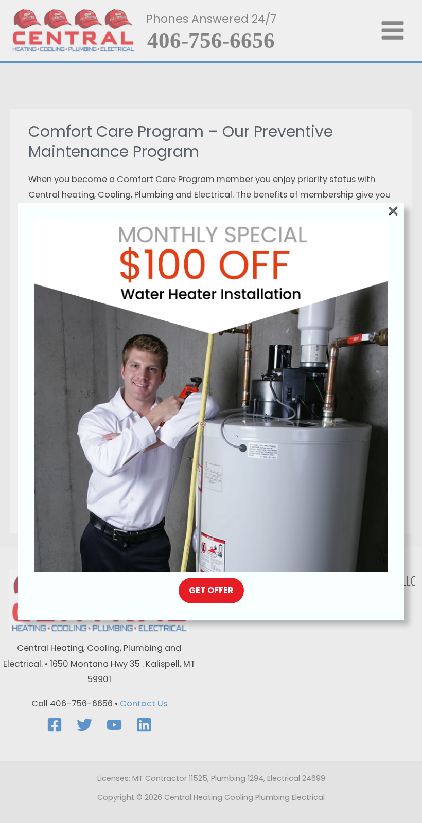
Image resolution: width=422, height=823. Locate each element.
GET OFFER (211, 590)
